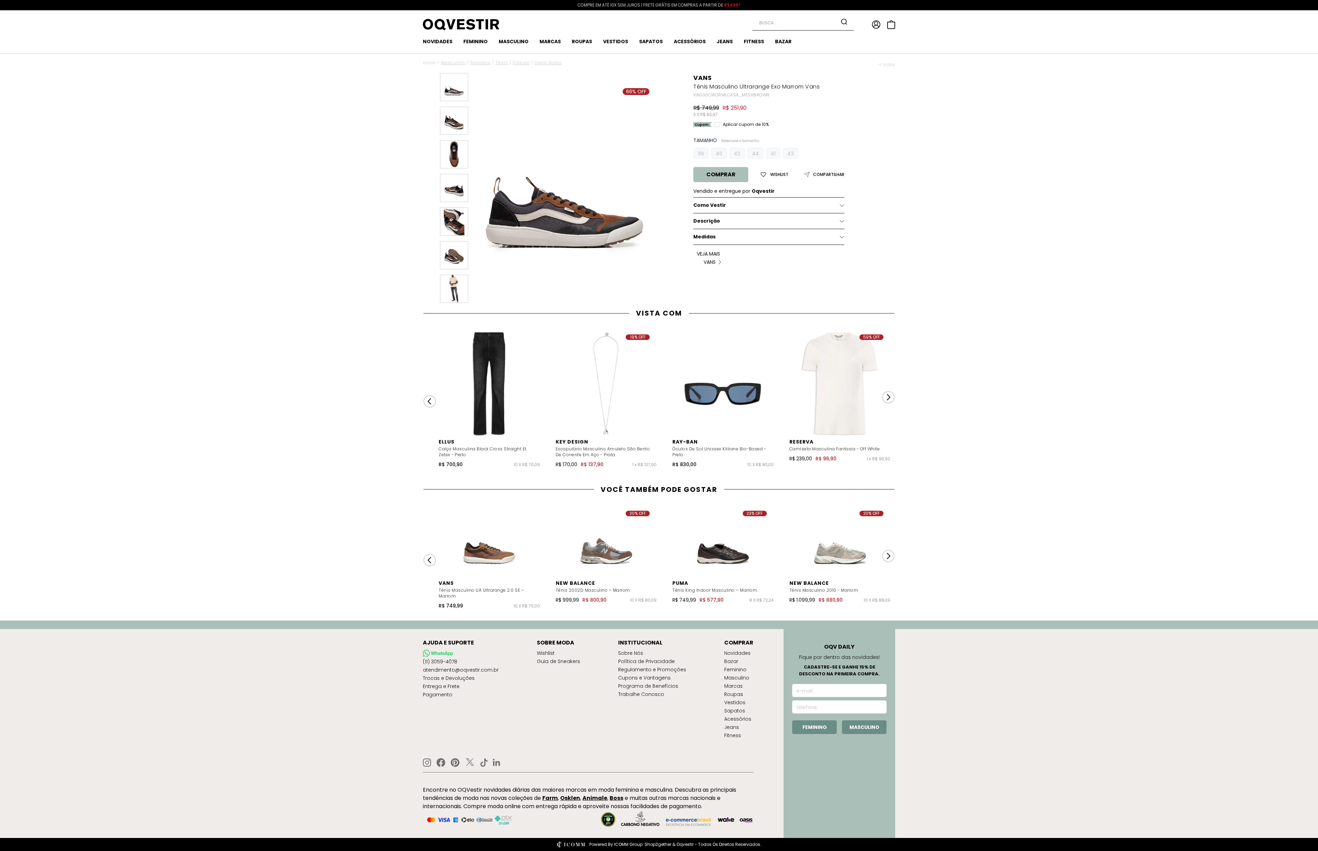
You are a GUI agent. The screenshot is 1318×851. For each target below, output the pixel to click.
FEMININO (475, 41)
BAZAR (783, 41)
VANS (702, 77)
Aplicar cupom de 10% (746, 124)
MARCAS (550, 41)
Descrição (706, 220)
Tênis (501, 63)
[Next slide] (888, 397)
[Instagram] (427, 762)
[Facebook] (441, 762)
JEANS (725, 41)
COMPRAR (721, 174)
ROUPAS (582, 41)
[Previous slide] (430, 401)
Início (429, 63)
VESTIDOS (615, 41)
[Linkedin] (496, 762)
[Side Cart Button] (891, 24)
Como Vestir (709, 205)
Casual (521, 63)
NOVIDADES (437, 41)
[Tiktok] (484, 762)
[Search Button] (844, 22)
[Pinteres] (455, 762)
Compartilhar (828, 174)
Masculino (453, 63)
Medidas (704, 236)
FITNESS (754, 41)
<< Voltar (886, 65)
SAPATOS (651, 41)
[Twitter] (470, 762)
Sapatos (480, 63)
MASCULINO (514, 41)
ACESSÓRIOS (690, 41)
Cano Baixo (548, 63)
